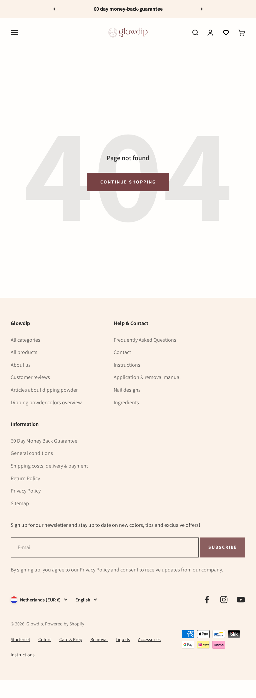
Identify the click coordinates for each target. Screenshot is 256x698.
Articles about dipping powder (44, 389)
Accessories (149, 639)
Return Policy (25, 478)
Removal (99, 639)
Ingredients (126, 402)
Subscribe (222, 547)
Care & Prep (70, 639)
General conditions (32, 453)
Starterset (20, 639)
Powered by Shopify (64, 624)
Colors (44, 639)
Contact (122, 352)
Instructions (127, 364)
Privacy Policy (26, 490)
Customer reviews (30, 377)
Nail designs (127, 389)
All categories (25, 339)
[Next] (202, 9)
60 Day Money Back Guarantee (44, 440)
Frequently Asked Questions (145, 339)
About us (21, 364)
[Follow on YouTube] (240, 599)
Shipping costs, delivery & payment (49, 465)
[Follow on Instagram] (223, 599)
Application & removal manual (147, 377)
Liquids (123, 639)
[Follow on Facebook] (206, 599)
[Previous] (54, 9)
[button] (226, 33)
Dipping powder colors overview (46, 402)
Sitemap (20, 503)
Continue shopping (128, 182)
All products (24, 352)
